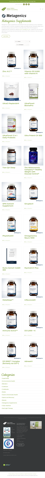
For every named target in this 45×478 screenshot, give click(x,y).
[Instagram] (10, 460)
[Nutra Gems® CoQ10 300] (11, 256)
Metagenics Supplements (9, 403)
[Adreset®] (33, 349)
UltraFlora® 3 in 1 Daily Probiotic (10, 136)
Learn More (5, 36)
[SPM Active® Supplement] (11, 192)
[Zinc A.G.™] (11, 59)
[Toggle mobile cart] (40, 9)
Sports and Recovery (8, 397)
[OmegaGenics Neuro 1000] (33, 224)
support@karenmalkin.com (9, 455)
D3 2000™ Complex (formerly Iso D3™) (11, 362)
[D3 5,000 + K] (33, 319)
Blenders (4, 383)
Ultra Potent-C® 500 (33, 135)
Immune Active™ (10, 331)
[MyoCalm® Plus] (33, 256)
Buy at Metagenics (28, 77)
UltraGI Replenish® (11, 103)
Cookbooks (5, 389)
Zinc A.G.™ (7, 71)
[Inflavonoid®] (33, 288)
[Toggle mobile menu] (42, 9)
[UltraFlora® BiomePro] (33, 91)
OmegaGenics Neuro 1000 (30, 237)
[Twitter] (7, 460)
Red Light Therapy (7, 408)
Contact (34, 473)
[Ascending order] (29, 41)
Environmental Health (8, 381)
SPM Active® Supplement (8, 205)
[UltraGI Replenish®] (11, 91)
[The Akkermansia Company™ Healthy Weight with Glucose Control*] (33, 156)
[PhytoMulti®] (11, 224)
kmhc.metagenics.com (24, 29)
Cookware (5, 386)
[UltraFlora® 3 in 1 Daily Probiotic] (11, 123)
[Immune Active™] (11, 319)
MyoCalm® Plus (31, 268)
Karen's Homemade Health (10, 394)
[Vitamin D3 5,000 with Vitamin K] (33, 59)
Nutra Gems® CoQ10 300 (11, 269)
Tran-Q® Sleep (9, 168)
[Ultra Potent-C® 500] (33, 123)
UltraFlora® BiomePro (29, 104)
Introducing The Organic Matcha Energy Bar (22, 1)
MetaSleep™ (8, 300)
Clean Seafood (6, 405)
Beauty (4, 400)
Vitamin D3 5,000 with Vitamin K (32, 72)
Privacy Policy (12, 473)
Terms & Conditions (19, 473)
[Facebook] (4, 460)
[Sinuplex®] (33, 192)
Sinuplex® (28, 204)
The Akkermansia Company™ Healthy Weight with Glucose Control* (33, 171)
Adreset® (28, 361)
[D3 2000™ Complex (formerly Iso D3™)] (11, 349)
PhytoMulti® (8, 236)
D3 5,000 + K (30, 331)
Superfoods (5, 378)
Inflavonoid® (30, 300)
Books (4, 392)
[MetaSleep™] (11, 288)
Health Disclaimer (28, 473)
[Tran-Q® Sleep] (11, 156)
